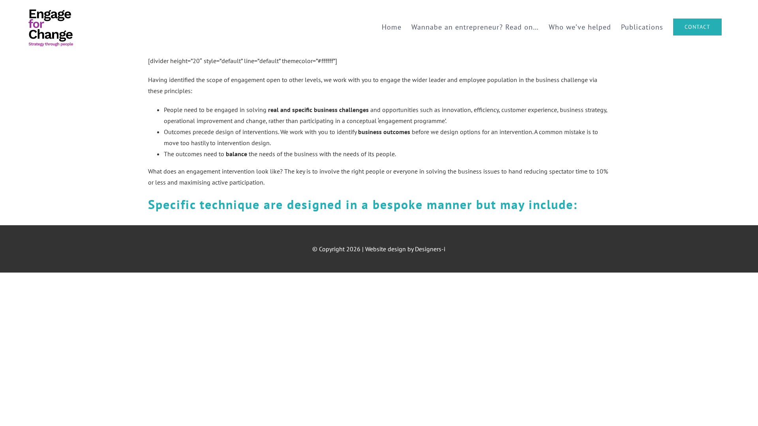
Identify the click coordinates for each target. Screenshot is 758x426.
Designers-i (430, 249)
